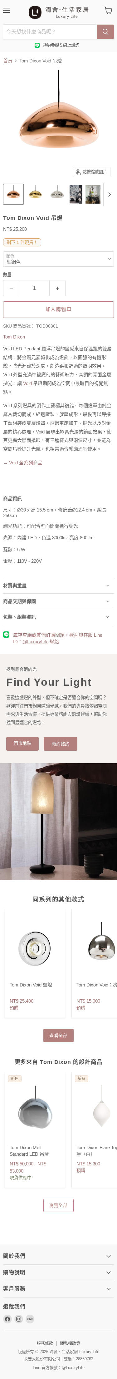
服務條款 (45, 1343)
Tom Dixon (14, 336)
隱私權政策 (70, 1343)
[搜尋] (105, 32)
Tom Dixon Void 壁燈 (31, 984)
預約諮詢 (60, 743)
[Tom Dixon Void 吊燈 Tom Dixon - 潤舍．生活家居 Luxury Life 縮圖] (93, 194)
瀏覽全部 (58, 1205)
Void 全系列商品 (22, 462)
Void (27, 383)
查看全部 (58, 1035)
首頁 (7, 60)
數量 (7, 274)
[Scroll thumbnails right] (108, 194)
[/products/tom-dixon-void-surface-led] (34, 949)
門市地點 (22, 743)
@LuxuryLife (35, 641)
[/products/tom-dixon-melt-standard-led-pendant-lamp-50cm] (34, 1111)
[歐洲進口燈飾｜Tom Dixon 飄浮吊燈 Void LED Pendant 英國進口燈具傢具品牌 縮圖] (13, 194)
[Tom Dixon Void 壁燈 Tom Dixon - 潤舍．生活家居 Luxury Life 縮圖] (76, 194)
